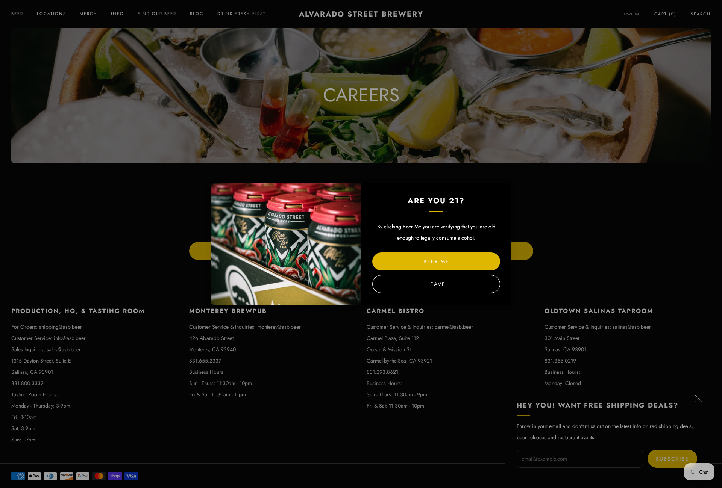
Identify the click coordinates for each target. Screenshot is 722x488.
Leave (436, 284)
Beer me (436, 261)
